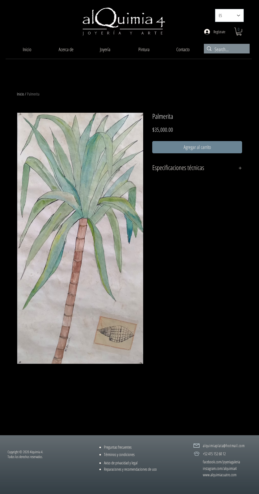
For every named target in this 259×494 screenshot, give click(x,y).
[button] (104, 49)
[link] (239, 31)
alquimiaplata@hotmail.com (224, 445)
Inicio (20, 94)
